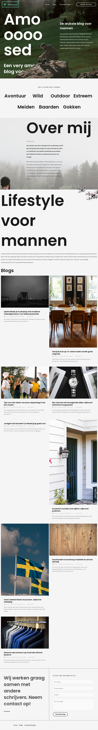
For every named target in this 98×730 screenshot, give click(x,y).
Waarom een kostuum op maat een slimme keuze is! (23, 653)
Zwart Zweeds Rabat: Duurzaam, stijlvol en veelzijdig (22, 600)
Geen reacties (30, 316)
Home (47, 4)
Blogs (54, 4)
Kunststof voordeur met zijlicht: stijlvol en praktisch (70, 509)
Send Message (60, 714)
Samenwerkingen (65, 4)
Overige (22, 316)
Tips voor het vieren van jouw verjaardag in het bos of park (24, 403)
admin (7, 316)
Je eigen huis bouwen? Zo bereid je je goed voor (25, 423)
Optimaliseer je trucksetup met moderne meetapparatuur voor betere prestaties (22, 312)
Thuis (23, 407)
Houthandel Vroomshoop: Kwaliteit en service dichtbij (72, 560)
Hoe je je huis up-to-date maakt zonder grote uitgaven (72, 352)
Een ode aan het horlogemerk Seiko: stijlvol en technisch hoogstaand (72, 403)
